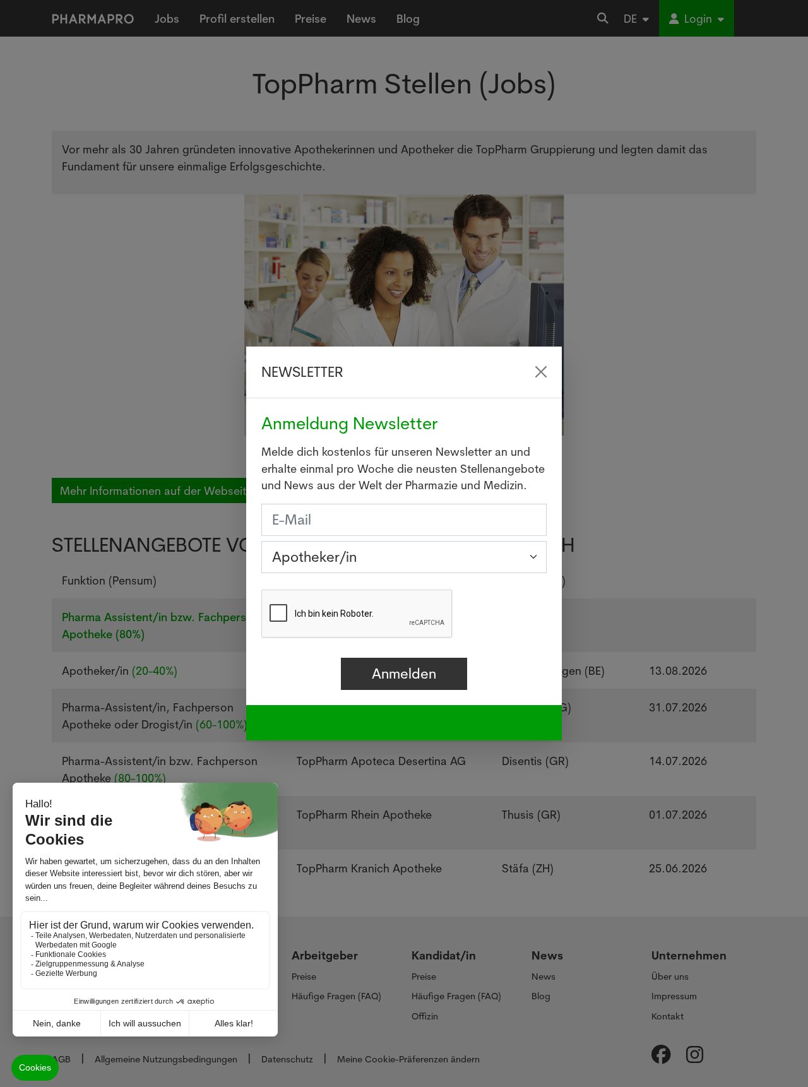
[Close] (541, 372)
